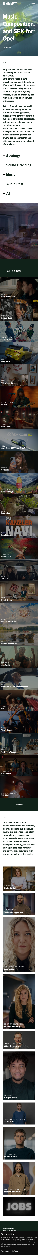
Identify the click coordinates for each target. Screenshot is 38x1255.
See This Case (7, 48)
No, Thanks (15, 1251)
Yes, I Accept (4, 1251)
